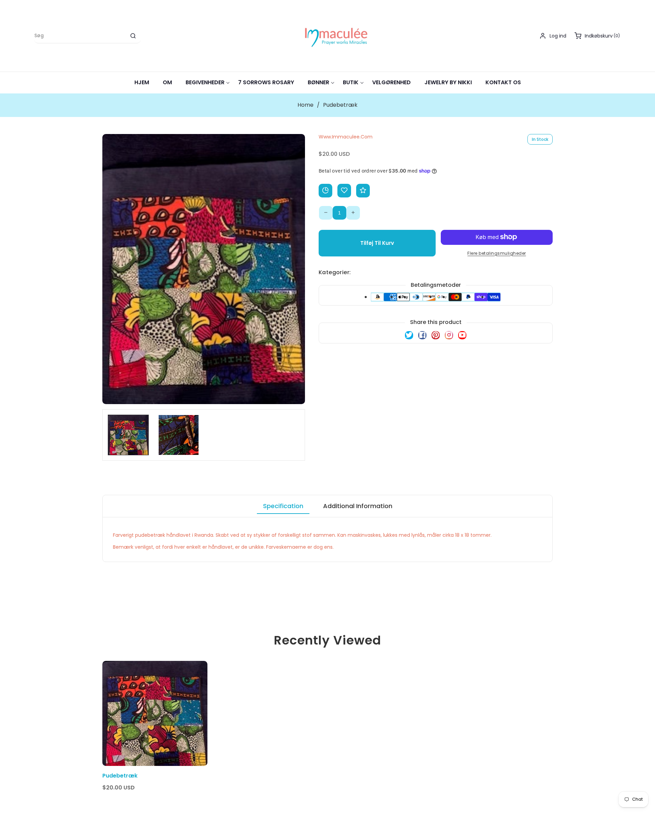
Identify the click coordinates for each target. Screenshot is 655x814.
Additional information (357, 506)
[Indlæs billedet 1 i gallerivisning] (128, 435)
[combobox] (87, 35)
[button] (597, 35)
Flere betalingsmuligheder (496, 253)
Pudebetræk (119, 776)
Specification (283, 506)
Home (305, 105)
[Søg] (133, 35)
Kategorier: (335, 272)
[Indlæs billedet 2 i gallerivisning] (179, 435)
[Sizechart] (325, 190)
